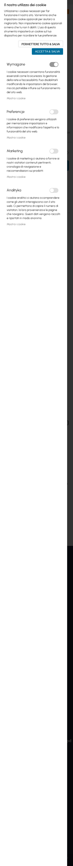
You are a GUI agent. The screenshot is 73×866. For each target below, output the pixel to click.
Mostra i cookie (16, 98)
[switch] (53, 64)
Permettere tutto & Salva (40, 44)
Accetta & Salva (47, 51)
